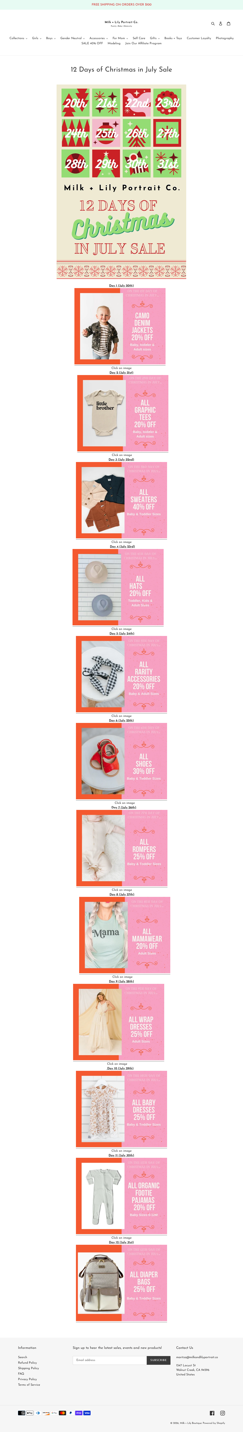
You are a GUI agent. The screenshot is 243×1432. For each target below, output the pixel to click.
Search (22, 1357)
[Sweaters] (121, 537)
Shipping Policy (28, 1368)
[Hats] (118, 624)
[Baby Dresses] (121, 1146)
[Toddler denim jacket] (120, 364)
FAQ (21, 1373)
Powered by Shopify (214, 1423)
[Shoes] (121, 798)
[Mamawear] (124, 972)
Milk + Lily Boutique (191, 1423)
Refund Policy (27, 1362)
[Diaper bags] (121, 1320)
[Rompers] (121, 885)
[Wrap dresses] (118, 1059)
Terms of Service (29, 1384)
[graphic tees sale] (122, 451)
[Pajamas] (121, 1233)
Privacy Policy (27, 1379)
